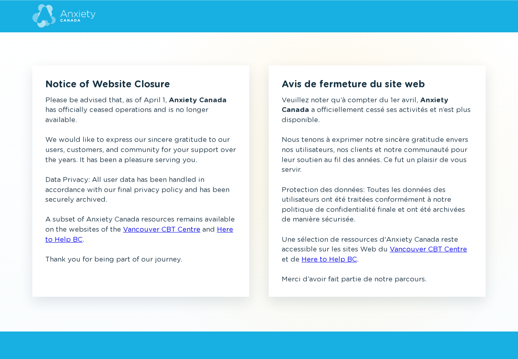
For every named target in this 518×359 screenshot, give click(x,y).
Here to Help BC (329, 259)
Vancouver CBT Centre (161, 229)
